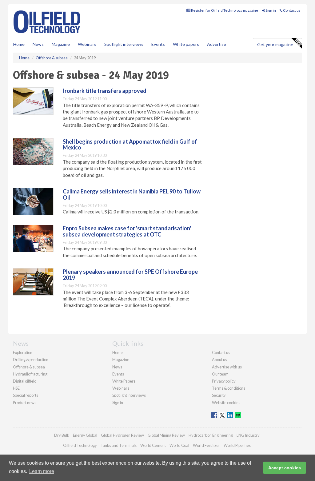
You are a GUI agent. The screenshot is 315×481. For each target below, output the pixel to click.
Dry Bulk (61, 435)
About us (219, 359)
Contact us (291, 10)
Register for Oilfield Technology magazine (224, 10)
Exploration (22, 352)
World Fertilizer (206, 445)
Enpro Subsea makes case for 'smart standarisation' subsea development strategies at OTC (127, 231)
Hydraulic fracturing (30, 374)
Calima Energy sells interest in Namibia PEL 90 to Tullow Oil (132, 194)
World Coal (179, 445)
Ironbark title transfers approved (104, 90)
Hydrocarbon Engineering (211, 435)
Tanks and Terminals (119, 445)
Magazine (61, 44)
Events (158, 44)
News (117, 366)
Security (219, 395)
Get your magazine (275, 44)
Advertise (216, 44)
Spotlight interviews (123, 44)
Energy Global (85, 435)
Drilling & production (30, 359)
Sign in (270, 10)
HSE (16, 388)
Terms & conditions (228, 388)
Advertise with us (227, 366)
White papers (186, 44)
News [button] (38, 44)
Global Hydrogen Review (122, 435)
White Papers (123, 381)
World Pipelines (237, 445)
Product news (24, 402)
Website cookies (226, 402)
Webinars (87, 44)
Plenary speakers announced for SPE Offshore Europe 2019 (130, 274)
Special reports (25, 395)
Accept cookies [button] (284, 467)
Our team (220, 374)
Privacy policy (224, 381)
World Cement (153, 445)
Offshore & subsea (29, 366)
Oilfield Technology (80, 445)
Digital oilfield (25, 381)
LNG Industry (248, 435)
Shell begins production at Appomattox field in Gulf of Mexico (130, 144)
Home (19, 44)
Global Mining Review (166, 435)
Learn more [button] (41, 471)
